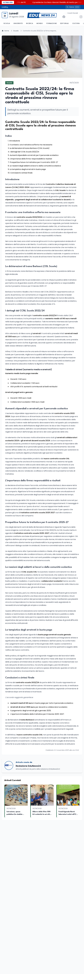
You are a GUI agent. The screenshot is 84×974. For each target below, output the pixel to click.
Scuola (7, 23)
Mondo (40, 23)
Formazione (51, 23)
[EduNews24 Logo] (42, 15)
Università (18, 23)
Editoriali (64, 23)
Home (6, 31)
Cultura (76, 23)
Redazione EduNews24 (28, 765)
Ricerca (29, 23)
